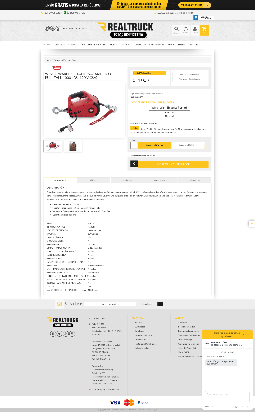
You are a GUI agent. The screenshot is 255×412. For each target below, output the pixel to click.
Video (92, 180)
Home (48, 60)
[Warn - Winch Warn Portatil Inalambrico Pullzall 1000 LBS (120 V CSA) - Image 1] (52, 146)
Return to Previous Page (65, 60)
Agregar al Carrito (155, 145)
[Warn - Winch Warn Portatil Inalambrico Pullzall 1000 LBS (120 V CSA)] (57, 68)
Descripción (59, 180)
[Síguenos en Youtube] (52, 28)
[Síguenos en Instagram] (57, 28)
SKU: (132, 97)
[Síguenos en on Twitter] (59, 334)
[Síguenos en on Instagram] (72, 334)
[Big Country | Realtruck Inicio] (127, 25)
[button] (176, 30)
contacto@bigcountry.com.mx (105, 389)
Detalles (126, 180)
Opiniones (193, 180)
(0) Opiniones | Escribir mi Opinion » (146, 93)
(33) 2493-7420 (99, 318)
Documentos (159, 180)
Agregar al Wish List (188, 145)
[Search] (176, 30)
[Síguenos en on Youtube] (66, 334)
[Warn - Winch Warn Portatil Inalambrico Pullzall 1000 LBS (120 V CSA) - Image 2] (72, 146)
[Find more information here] (227, 370)
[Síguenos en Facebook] (47, 28)
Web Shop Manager (149, 410)
